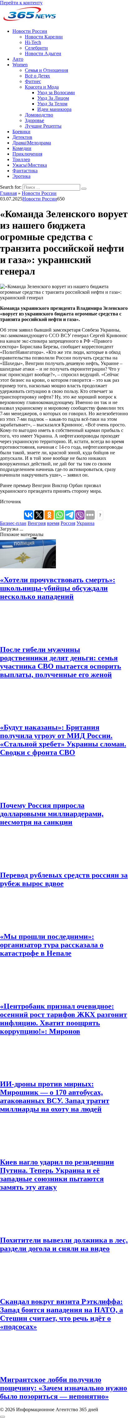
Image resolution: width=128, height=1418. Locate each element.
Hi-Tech (33, 42)
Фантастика (25, 170)
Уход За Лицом (53, 98)
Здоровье (34, 120)
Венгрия (37, 523)
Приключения (27, 153)
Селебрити (36, 48)
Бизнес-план (13, 523)
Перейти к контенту (21, 2)
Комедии (21, 148)
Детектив (22, 137)
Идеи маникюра (54, 109)
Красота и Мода (42, 87)
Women (20, 64)
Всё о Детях (37, 75)
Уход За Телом (52, 103)
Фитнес (33, 81)
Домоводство (39, 114)
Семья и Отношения (46, 70)
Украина (85, 523)
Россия (68, 523)
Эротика (21, 176)
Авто (17, 59)
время (53, 523)
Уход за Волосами (56, 92)
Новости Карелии (44, 36)
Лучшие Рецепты (43, 126)
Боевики (21, 131)
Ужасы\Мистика (29, 165)
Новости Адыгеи (43, 53)
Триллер (21, 159)
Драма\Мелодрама (31, 142)
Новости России (29, 31)
